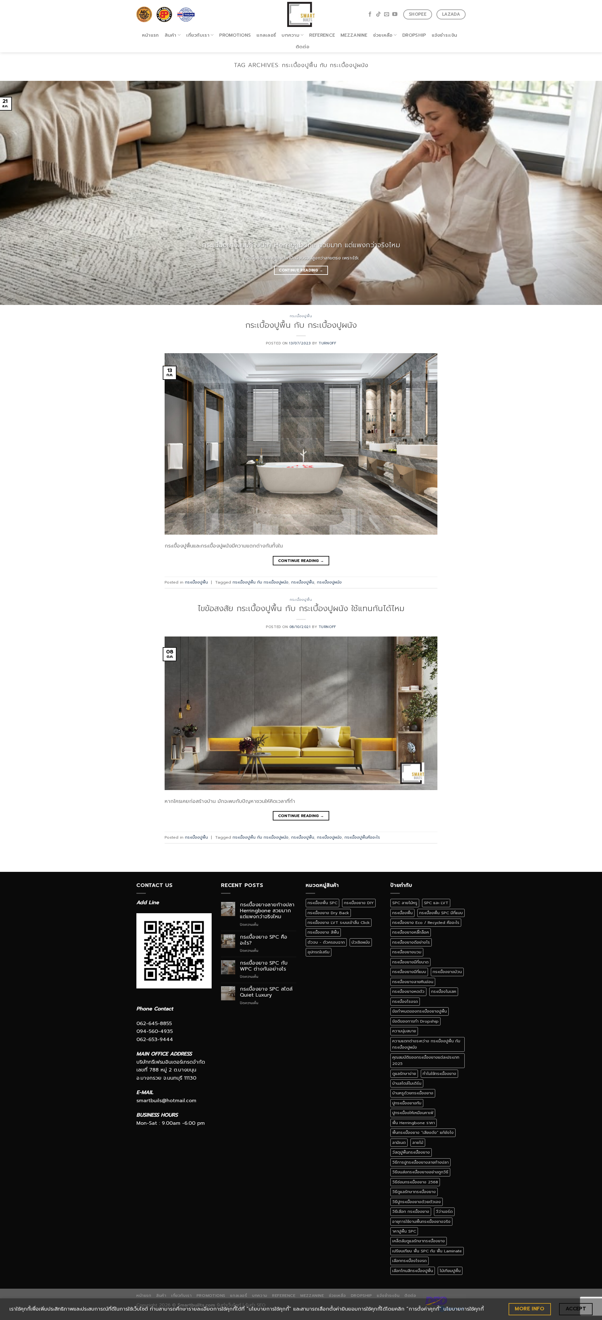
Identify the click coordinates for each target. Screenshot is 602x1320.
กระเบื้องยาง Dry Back (328, 913)
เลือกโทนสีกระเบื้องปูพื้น (412, 1271)
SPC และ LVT (436, 903)
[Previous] (20, 192)
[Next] (582, 192)
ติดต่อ (302, 46)
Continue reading (301, 270)
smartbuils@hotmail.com (166, 1100)
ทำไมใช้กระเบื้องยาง (439, 1073)
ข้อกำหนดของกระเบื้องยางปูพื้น (419, 1011)
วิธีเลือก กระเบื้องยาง (410, 1211)
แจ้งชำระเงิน (444, 35)
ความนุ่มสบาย (404, 1031)
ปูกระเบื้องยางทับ (406, 1103)
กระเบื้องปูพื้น (301, 316)
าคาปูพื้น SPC (404, 1231)
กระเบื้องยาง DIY (359, 903)
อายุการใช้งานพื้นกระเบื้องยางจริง (421, 1221)
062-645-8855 (154, 1023)
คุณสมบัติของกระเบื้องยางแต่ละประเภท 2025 (425, 1060)
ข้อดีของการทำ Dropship (415, 1021)
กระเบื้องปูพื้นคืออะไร (362, 837)
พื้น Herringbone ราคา (413, 1123)
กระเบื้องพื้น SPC (322, 903)
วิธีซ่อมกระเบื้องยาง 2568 (415, 1182)
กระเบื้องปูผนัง (329, 582)
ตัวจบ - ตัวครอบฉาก (326, 942)
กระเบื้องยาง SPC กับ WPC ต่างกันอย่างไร (264, 966)
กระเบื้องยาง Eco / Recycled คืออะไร (425, 922)
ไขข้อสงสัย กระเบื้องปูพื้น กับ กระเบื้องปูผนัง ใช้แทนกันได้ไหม (301, 608)
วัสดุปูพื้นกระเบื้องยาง (411, 1152)
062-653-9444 (154, 1039)
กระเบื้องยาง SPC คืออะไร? (263, 940)
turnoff (327, 343)
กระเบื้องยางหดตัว (408, 991)
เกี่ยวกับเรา (197, 35)
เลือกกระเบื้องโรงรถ (409, 1261)
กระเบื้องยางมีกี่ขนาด (410, 962)
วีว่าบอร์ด (444, 1211)
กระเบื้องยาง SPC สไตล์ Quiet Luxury (266, 992)
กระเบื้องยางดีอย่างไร (411, 942)
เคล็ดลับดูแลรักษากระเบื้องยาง (418, 1241)
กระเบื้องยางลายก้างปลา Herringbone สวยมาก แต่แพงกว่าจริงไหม (267, 911)
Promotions (235, 35)
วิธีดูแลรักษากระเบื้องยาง (414, 1192)
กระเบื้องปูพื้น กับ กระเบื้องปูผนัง (301, 325)
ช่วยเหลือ (383, 35)
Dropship (414, 35)
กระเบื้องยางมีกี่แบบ (409, 972)
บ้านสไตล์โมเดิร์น (406, 1083)
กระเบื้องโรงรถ (405, 1001)
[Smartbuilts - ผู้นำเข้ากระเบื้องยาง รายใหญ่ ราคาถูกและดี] (301, 14)
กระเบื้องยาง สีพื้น (323, 932)
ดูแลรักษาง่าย (404, 1073)
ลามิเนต (399, 1142)
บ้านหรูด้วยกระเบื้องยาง (412, 1093)
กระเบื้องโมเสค (443, 991)
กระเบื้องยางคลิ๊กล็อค (410, 932)
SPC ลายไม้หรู (404, 903)
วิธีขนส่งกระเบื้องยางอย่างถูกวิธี (420, 1172)
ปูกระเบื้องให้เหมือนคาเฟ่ (412, 1113)
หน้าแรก (150, 35)
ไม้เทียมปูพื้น (450, 1271)
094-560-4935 (154, 1031)
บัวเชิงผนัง (360, 942)
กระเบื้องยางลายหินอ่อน (412, 982)
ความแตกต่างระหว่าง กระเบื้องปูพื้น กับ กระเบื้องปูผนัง (426, 1044)
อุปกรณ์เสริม (319, 952)
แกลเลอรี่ (266, 35)
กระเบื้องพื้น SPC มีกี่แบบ (441, 913)
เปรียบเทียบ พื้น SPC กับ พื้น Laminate (427, 1251)
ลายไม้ (417, 1142)
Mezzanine (354, 35)
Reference (322, 35)
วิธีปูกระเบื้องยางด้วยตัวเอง (416, 1202)
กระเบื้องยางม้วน (447, 972)
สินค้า (171, 35)
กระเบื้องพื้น (402, 913)
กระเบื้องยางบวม (406, 952)
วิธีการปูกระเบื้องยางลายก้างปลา (420, 1162)
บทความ (290, 35)
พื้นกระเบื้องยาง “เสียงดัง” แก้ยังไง (423, 1132)
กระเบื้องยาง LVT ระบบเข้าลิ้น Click (339, 922)
